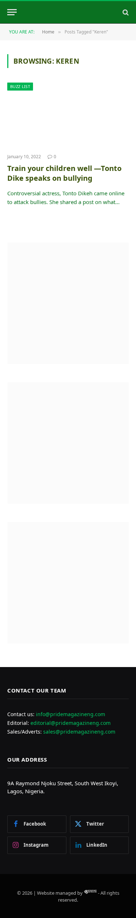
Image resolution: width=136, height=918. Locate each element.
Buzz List (20, 86)
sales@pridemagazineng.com (79, 731)
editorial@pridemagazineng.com (70, 722)
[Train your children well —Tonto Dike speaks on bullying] (68, 115)
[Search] (125, 12)
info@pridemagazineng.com (70, 714)
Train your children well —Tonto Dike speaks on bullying (64, 173)
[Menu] (12, 12)
